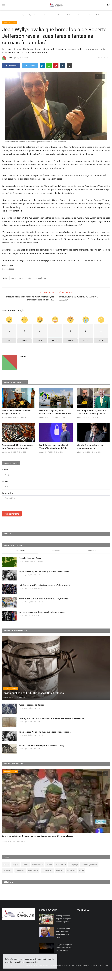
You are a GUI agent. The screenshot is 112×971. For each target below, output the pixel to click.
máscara (60, 870)
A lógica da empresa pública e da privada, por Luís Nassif (64, 947)
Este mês (56, 550)
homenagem (47, 870)
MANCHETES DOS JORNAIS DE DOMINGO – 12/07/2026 (79, 298)
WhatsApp (7, 870)
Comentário (8, 493)
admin (10, 58)
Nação (15, 864)
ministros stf (61, 864)
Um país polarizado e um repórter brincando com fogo (42, 745)
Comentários (11, 463)
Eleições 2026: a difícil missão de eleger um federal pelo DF (44, 585)
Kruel (81, 870)
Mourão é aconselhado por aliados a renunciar (90, 446)
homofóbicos (40, 278)
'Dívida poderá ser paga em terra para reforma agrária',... (63, 919)
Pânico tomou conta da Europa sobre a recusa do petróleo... (38, 836)
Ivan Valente (37, 864)
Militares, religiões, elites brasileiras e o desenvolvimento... (55, 412)
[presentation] (97, 76)
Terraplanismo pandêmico (30, 558)
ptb (29, 278)
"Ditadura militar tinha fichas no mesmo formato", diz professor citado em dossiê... (30, 298)
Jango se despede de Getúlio (31, 705)
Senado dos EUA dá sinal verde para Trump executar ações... (17, 446)
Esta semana (20, 550)
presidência (33, 870)
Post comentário (11, 514)
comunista (20, 870)
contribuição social (89, 864)
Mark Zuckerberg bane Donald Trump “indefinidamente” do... (54, 446)
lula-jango (74, 864)
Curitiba (25, 864)
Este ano (92, 550)
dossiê (6, 864)
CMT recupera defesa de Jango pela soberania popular (42, 612)
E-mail (5, 481)
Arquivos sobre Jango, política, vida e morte (90, 965)
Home (4, 15)
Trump (49, 864)
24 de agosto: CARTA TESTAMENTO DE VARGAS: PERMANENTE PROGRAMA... (52, 718)
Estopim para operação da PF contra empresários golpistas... (92, 412)
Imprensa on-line (15, 15)
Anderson (71, 870)
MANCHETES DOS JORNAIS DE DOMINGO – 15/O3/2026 (43, 599)
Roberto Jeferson (17, 278)
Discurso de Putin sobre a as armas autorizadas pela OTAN (63, 933)
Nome (5, 469)
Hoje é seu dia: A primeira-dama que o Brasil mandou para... (45, 572)
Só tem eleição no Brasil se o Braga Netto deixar (16, 412)
